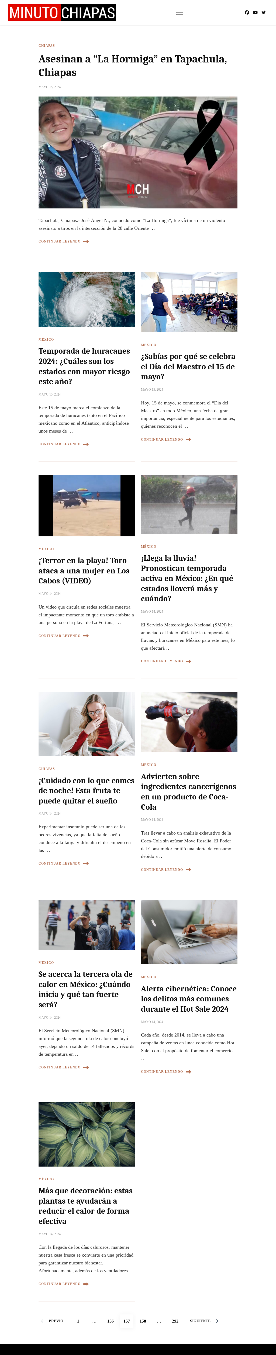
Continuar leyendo (60, 241)
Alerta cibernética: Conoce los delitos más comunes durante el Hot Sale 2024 (189, 999)
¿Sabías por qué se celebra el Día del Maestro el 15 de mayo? (188, 366)
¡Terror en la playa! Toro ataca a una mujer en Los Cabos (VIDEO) (84, 571)
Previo (56, 1321)
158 (144, 1321)
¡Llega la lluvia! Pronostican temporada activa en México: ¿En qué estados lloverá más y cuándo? (187, 578)
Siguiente (200, 1321)
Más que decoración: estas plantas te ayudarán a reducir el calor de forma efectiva (86, 1206)
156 (112, 1321)
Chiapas (47, 46)
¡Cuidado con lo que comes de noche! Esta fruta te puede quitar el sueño (86, 791)
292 (177, 1321)
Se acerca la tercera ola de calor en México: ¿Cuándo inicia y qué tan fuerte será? (86, 989)
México (46, 339)
